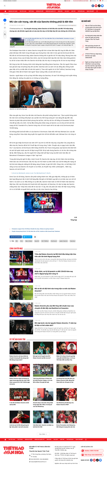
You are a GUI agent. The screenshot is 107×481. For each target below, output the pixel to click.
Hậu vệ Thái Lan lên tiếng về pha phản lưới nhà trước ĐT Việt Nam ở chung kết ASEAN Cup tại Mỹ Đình (93, 28)
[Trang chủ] (5, 11)
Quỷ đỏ (37, 241)
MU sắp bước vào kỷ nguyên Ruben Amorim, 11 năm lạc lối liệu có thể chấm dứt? (55, 324)
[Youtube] (100, 0)
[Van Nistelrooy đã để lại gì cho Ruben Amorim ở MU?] (66, 394)
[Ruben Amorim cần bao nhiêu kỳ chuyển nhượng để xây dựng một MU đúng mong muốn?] (20, 348)
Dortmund (54, 241)
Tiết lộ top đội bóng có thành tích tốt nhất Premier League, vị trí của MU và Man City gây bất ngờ (42, 380)
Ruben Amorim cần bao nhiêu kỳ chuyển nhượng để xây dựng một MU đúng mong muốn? (19, 358)
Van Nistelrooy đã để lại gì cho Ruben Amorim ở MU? (65, 403)
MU (17, 241)
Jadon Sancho (63, 241)
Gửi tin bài (93, 0)
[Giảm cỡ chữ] (5, 37)
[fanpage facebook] (93, 5)
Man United (29, 241)
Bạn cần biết (90, 11)
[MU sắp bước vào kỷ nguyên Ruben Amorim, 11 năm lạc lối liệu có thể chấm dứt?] (21, 327)
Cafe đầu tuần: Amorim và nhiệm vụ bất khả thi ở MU (43, 426)
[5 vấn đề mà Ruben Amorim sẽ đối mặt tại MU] (20, 394)
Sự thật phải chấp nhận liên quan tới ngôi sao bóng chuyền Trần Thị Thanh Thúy (93, 38)
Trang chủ (6, 14)
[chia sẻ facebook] (4, 23)
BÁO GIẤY (68, 0)
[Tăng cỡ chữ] (5, 31)
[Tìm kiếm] (4, 5)
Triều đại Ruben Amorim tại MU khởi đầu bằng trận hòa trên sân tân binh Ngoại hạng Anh (55, 255)
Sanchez (72, 241)
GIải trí (73, 11)
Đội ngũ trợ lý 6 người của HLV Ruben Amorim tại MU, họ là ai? (42, 357)
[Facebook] (97, 0)
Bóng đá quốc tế (50, 11)
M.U (21, 241)
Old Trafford (45, 241)
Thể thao (31, 11)
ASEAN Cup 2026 (12, 11)
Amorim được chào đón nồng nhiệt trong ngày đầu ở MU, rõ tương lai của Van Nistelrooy (43, 404)
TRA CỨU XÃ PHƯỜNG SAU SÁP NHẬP (80, 0)
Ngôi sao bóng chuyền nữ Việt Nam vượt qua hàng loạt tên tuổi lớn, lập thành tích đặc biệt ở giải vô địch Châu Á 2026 (93, 65)
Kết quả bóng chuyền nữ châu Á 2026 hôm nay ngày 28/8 (93, 47)
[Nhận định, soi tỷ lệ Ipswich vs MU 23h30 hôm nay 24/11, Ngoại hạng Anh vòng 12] (21, 275)
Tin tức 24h (23, 11)
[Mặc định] (5, 34)
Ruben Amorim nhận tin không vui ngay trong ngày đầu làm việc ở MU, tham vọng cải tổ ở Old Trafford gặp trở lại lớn (20, 381)
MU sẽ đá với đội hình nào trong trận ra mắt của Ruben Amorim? (55, 290)
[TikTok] (103, 0)
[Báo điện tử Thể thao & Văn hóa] (54, 6)
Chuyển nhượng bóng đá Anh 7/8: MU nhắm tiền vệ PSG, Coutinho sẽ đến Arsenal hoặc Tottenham (36, 231)
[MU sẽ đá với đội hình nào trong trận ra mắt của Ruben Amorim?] (21, 292)
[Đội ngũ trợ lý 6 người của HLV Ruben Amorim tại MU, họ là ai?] (43, 348)
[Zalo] (102, 5)
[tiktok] (99, 5)
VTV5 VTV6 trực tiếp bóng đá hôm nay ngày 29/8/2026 (93, 55)
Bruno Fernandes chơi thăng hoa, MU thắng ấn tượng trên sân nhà (65, 426)
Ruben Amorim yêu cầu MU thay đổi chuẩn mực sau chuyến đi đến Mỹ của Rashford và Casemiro (54, 307)
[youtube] (96, 5)
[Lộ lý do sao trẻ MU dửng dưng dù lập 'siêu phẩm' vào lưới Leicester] (20, 417)
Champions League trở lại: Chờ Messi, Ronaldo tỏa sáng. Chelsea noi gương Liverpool (33, 229)
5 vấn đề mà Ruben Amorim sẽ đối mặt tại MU (19, 403)
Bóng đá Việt (39, 11)
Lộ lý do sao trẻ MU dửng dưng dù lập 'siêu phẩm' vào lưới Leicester (19, 426)
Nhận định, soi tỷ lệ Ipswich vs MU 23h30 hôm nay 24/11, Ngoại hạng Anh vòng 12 (54, 272)
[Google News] (67, 25)
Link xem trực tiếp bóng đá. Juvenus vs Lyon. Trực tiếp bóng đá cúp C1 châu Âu (31, 173)
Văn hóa (60, 11)
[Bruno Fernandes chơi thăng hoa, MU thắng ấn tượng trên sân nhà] (66, 417)
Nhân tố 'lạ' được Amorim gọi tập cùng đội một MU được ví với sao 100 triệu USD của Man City (65, 358)
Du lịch (67, 11)
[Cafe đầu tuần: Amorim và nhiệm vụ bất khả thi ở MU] (43, 417)
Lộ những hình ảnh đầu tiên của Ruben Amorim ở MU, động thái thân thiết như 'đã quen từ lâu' (65, 380)
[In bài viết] (4, 27)
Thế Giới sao (81, 11)
